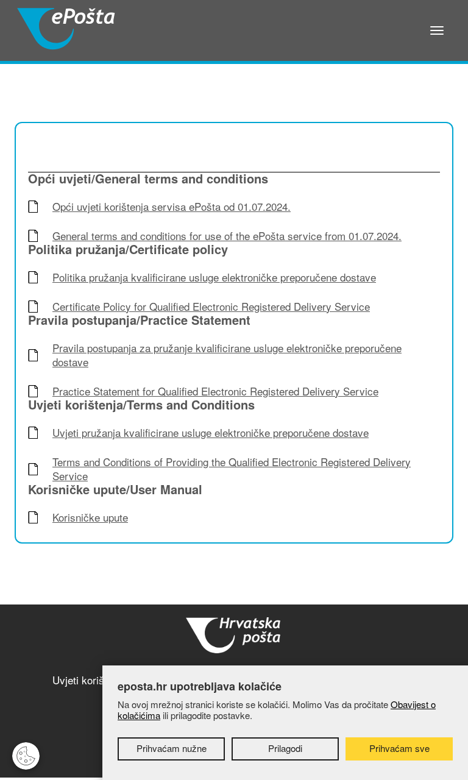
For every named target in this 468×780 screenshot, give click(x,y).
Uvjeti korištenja (89, 679)
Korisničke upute (90, 518)
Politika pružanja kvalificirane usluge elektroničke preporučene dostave (214, 278)
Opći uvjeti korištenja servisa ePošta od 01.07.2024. (171, 207)
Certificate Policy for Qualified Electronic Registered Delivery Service (211, 307)
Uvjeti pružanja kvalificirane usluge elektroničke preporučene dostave (210, 433)
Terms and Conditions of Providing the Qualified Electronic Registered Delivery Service (231, 469)
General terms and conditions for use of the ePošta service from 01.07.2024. (227, 236)
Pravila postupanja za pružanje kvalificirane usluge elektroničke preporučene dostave (227, 355)
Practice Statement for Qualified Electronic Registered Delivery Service (215, 392)
